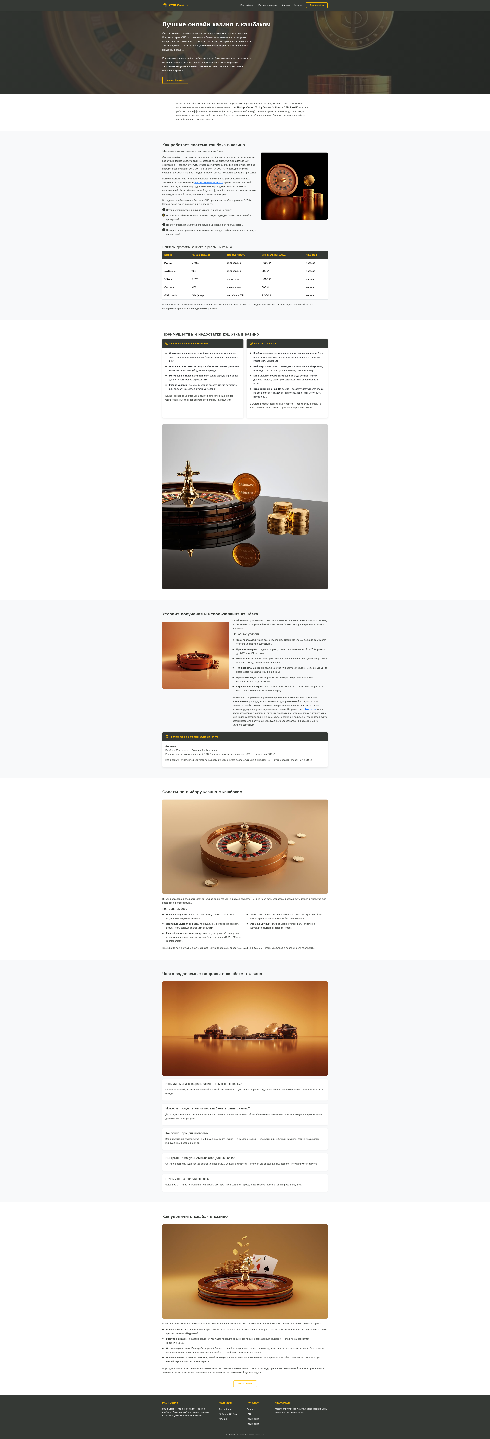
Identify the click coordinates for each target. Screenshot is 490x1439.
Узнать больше (175, 80)
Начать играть (245, 1383)
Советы (298, 5)
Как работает (247, 5)
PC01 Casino (178, 5)
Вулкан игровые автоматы (208, 182)
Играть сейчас (316, 5)
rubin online (309, 709)
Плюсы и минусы (267, 5)
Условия (285, 5)
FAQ (249, 1414)
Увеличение (253, 1419)
